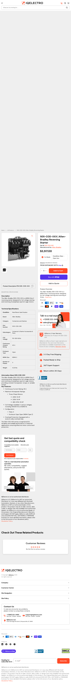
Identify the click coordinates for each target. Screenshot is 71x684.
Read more (48, 291)
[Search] (67, 8)
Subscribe (63, 661)
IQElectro (11, 575)
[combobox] (35, 8)
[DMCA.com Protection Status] (66, 653)
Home (2, 224)
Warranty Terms (60, 341)
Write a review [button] (35, 548)
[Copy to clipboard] (32, 280)
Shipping (42, 257)
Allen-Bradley (56, 241)
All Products (10, 224)
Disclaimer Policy (6, 515)
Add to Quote (54, 277)
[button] (2, 3)
